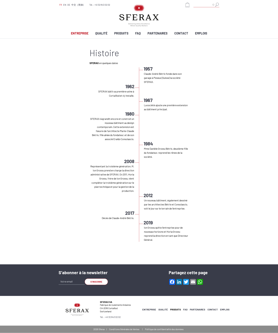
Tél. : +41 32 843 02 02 (99, 4)
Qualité (101, 33)
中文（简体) (77, 4)
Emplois (201, 33)
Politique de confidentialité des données (164, 329)
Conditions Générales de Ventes (124, 329)
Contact (181, 33)
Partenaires (158, 33)
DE (68, 4)
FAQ (138, 33)
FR (60, 4)
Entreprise (79, 33)
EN (64, 4)
